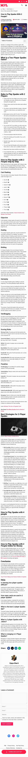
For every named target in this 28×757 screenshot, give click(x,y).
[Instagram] (21, 1)
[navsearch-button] (22, 5)
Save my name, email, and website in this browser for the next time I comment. (13, 718)
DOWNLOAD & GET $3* (14, 752)
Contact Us (19, 748)
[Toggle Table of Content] (24, 41)
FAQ (5, 745)
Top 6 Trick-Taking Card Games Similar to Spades (13, 576)
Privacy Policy (11, 745)
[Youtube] (26, 1)
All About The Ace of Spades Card (12, 406)
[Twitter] (18, 736)
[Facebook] (19, 1)
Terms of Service (10, 748)
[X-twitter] (24, 1)
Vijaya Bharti (14, 663)
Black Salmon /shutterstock (12, 436)
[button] (26, 5)
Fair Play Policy (20, 745)
